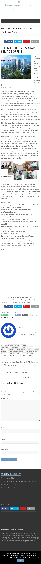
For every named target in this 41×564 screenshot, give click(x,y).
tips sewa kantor (14, 355)
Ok (21, 560)
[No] (39, 558)
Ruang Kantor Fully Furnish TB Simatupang (24, 362)
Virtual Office (27, 355)
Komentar (5, 398)
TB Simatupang (14, 353)
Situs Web (4, 449)
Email (3, 439)
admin (21, 327)
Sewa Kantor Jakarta (16, 351)
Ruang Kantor (15, 347)
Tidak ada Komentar (10, 365)
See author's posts (27, 334)
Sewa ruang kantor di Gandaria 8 (16, 372)
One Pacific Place (30, 377)
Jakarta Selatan (13, 345)
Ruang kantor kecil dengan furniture (19, 349)
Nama (3, 427)
